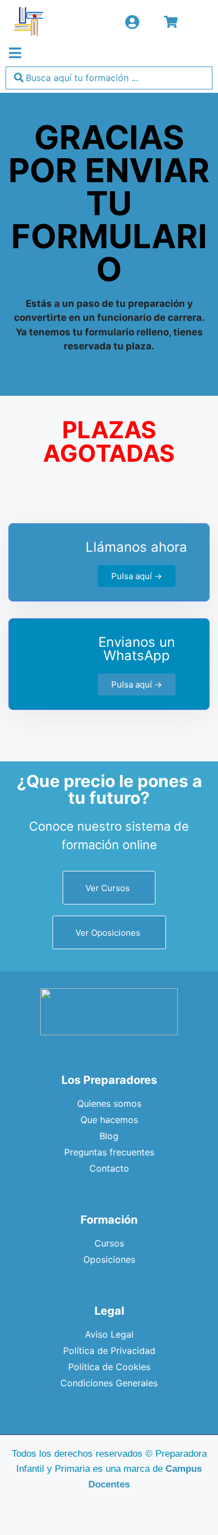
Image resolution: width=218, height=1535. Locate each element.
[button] (15, 53)
